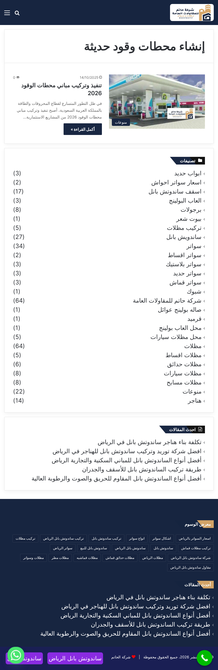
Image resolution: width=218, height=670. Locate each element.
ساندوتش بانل (163, 548)
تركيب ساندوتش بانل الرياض (63, 538)
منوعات (192, 391)
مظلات (193, 346)
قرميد (194, 319)
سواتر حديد (187, 273)
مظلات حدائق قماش (120, 557)
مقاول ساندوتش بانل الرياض (190, 567)
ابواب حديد (188, 173)
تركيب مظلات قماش (196, 548)
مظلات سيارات (183, 373)
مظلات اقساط (183, 355)
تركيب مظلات (184, 228)
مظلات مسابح (184, 382)
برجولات (191, 210)
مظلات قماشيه (87, 557)
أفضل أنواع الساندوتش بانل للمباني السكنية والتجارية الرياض (127, 460)
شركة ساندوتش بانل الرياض (191, 557)
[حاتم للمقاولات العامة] (192, 12)
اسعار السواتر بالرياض (195, 538)
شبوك (194, 291)
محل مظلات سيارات (176, 337)
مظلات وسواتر (33, 557)
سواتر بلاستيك (184, 264)
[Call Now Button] (204, 658)
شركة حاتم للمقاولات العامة (167, 300)
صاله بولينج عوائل (180, 310)
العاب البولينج (185, 200)
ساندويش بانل (184, 237)
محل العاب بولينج (180, 328)
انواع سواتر (136, 538)
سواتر (194, 246)
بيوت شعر (189, 219)
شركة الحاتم (121, 657)
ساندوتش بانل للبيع (93, 548)
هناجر (195, 401)
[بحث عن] (17, 14)
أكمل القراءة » (83, 129)
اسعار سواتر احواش (176, 182)
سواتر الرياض (62, 548)
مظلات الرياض (152, 557)
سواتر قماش (185, 282)
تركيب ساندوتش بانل (106, 538)
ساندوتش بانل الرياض (130, 548)
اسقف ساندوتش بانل (175, 191)
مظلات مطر (60, 557)
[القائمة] (7, 14)
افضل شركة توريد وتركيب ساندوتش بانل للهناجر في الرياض (127, 451)
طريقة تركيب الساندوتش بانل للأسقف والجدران (142, 469)
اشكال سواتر (161, 538)
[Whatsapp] (16, 655)
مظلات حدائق (184, 364)
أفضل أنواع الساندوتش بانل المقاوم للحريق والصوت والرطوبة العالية (117, 478)
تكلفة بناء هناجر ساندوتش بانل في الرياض (150, 442)
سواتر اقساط (185, 255)
